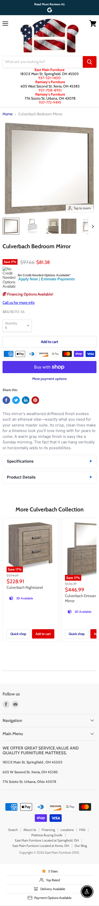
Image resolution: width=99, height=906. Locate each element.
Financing (48, 830)
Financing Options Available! (29, 294)
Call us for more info (19, 302)
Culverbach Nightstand (25, 587)
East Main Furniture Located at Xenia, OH (40, 846)
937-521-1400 (49, 78)
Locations (67, 830)
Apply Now (28, 279)
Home (8, 114)
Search (13, 830)
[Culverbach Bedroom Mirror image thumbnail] (11, 226)
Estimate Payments (58, 279)
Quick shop (18, 634)
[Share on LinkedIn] (25, 400)
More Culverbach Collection (49, 509)
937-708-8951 (50, 90)
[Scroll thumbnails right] (92, 226)
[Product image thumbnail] (32, 226)
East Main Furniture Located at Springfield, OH (47, 840)
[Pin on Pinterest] (35, 400)
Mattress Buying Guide (46, 835)
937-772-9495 (50, 102)
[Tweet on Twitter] (16, 400)
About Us (29, 830)
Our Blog (81, 846)
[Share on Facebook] (6, 400)
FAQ (82, 830)
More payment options (49, 379)
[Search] (89, 62)
